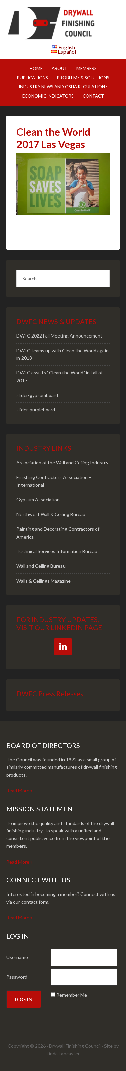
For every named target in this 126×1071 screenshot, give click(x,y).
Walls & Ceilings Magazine (43, 581)
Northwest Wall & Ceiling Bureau (50, 514)
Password (16, 977)
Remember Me (71, 995)
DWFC (63, 23)
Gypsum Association (38, 499)
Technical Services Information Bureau (56, 551)
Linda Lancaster (63, 1053)
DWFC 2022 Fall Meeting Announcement (59, 336)
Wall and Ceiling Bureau (41, 566)
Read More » (19, 790)
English (66, 47)
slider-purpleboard (35, 409)
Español (67, 51)
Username (17, 957)
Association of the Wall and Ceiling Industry (62, 462)
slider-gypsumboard (37, 395)
